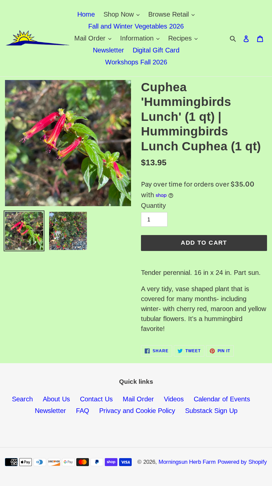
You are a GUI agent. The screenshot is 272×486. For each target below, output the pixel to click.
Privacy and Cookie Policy (137, 410)
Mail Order (138, 399)
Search (22, 399)
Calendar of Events (222, 399)
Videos (174, 399)
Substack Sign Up (211, 410)
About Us (56, 399)
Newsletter (50, 410)
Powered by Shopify (242, 462)
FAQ (82, 410)
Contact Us (96, 399)
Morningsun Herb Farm (187, 462)
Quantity (153, 205)
